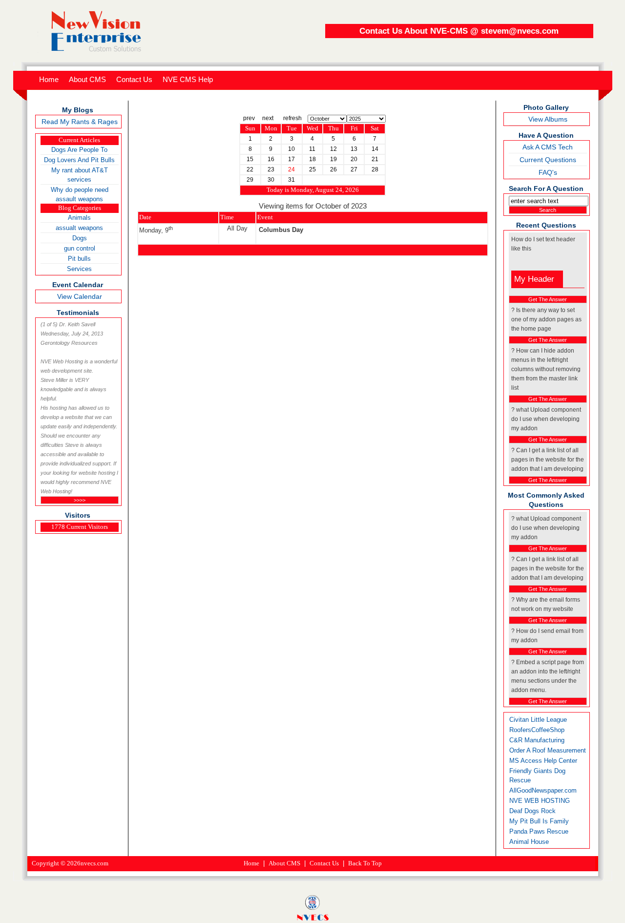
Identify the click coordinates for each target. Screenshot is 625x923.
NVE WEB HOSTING (539, 800)
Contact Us (324, 863)
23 (271, 169)
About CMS (284, 863)
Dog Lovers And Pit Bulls (79, 160)
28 (375, 169)
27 (354, 169)
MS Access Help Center (543, 760)
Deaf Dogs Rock (532, 811)
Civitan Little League (538, 719)
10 (291, 149)
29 (250, 179)
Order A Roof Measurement (547, 750)
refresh (292, 118)
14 (375, 149)
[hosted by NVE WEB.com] (312, 907)
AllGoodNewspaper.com (543, 790)
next (267, 118)
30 (271, 179)
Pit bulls (79, 258)
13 (354, 149)
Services (79, 269)
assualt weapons (79, 227)
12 (333, 149)
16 (271, 159)
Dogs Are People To (79, 149)
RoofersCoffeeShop (536, 730)
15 (250, 159)
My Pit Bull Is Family (539, 821)
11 (312, 149)
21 (375, 159)
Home (251, 863)
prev (249, 118)
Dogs (79, 238)
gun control (79, 248)
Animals (79, 217)
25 (312, 169)
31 (291, 179)
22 (250, 169)
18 (312, 159)
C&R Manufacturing (536, 740)
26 (333, 169)
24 (291, 169)
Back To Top (365, 863)
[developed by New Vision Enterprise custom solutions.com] (313, 919)
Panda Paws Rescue (538, 831)
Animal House (529, 841)
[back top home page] (93, 50)
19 (333, 159)
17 (291, 159)
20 (354, 159)
